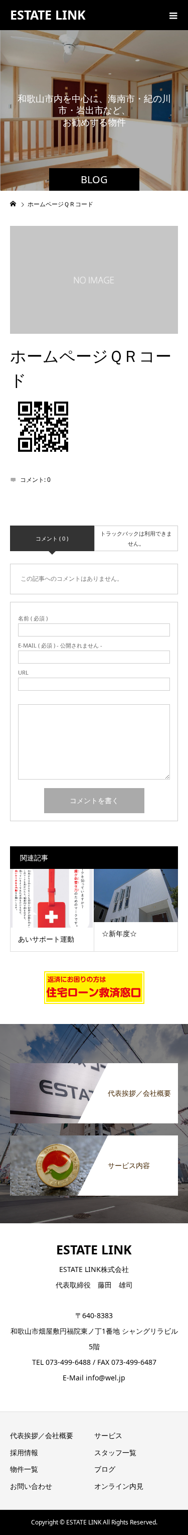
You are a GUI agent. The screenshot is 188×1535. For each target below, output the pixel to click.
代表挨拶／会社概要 (41, 1435)
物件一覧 (24, 1469)
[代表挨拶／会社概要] (94, 1068)
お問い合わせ (31, 1486)
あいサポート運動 (46, 939)
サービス (108, 1435)
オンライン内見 (118, 1486)
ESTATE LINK (48, 14)
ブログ (104, 1469)
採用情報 (24, 1452)
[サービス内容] (94, 1140)
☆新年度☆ (119, 933)
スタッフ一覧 (115, 1452)
